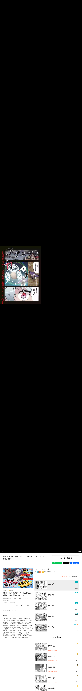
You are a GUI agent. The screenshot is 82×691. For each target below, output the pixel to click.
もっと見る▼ (56, 637)
